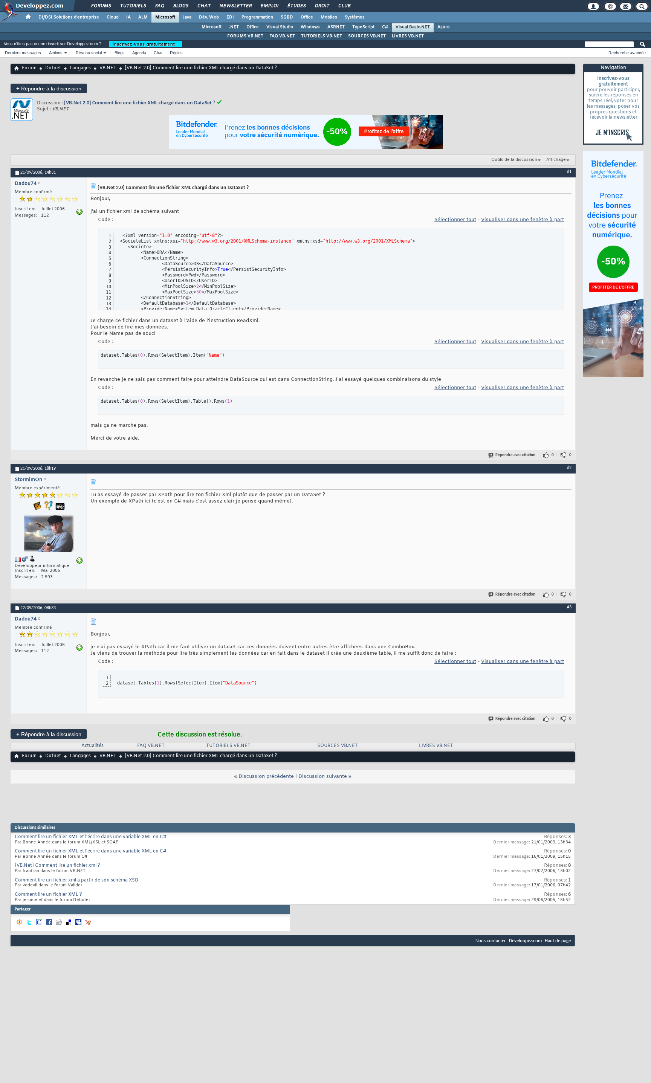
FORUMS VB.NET (245, 36)
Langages (80, 68)
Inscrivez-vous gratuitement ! (145, 44)
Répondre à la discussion (48, 88)
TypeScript (363, 27)
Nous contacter (490, 940)
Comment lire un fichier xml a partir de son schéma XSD (76, 880)
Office (307, 17)
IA (128, 17)
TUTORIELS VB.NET (321, 36)
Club (344, 6)
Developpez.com (525, 940)
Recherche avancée (627, 52)
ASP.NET (336, 27)
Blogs (180, 6)
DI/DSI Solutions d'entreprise (68, 17)
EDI (230, 17)
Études (296, 6)
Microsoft (165, 17)
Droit (322, 6)
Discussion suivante (322, 776)
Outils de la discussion (514, 159)
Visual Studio (279, 27)
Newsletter (235, 6)
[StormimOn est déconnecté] (49, 534)
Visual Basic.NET (413, 27)
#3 (569, 607)
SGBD (287, 17)
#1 (569, 172)
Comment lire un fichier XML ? (48, 895)
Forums (101, 6)
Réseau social (89, 52)
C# (385, 27)
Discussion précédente (266, 776)
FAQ (159, 6)
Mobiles (329, 17)
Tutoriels (133, 6)
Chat (203, 6)
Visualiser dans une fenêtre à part (522, 220)
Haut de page (558, 940)
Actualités (92, 746)
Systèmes (355, 17)
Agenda (139, 52)
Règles (176, 52)
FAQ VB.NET (282, 36)
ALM (143, 17)
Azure (443, 27)
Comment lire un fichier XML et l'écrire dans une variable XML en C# (91, 837)
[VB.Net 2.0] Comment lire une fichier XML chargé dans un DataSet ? (139, 103)
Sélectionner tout (455, 220)
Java (187, 17)
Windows (310, 27)
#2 (569, 468)
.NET (234, 27)
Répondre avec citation (515, 455)
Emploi (269, 6)
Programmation (257, 17)
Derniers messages (23, 52)
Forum (29, 68)
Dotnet (53, 68)
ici (147, 501)
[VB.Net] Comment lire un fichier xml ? (57, 866)
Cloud (113, 17)
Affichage (556, 159)
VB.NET (107, 68)
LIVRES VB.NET (408, 36)
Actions (56, 52)
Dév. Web (209, 17)
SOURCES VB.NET (367, 36)
